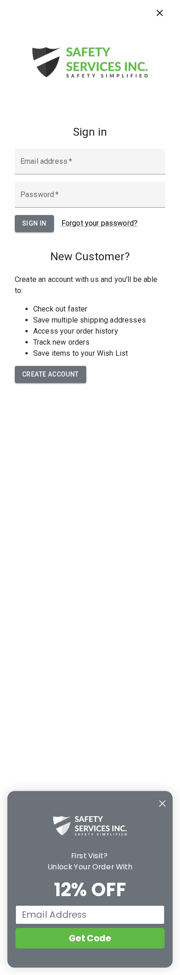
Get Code (90, 938)
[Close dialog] (162, 803)
